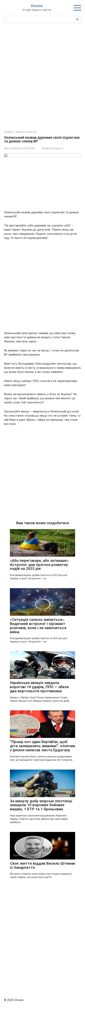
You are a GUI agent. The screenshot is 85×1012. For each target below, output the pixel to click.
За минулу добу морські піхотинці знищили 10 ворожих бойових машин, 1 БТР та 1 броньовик (41, 805)
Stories (37, 6)
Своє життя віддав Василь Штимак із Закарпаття (42, 865)
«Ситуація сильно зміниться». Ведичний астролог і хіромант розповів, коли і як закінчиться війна (38, 625)
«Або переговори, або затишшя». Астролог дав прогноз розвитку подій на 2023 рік (39, 564)
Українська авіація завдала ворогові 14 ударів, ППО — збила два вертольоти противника (39, 686)
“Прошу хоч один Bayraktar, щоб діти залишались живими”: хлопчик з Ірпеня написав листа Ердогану (42, 745)
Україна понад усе (52, 148)
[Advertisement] (42, 76)
